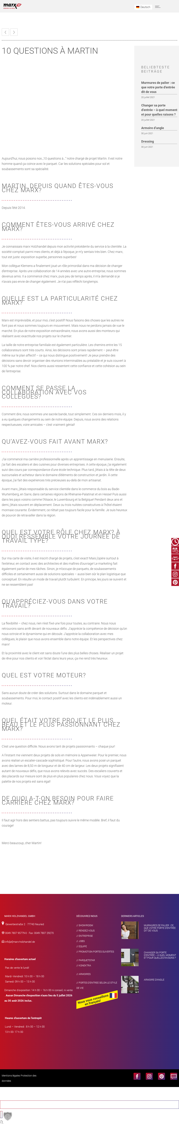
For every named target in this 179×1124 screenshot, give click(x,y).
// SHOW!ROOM (84, 925)
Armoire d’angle (152, 128)
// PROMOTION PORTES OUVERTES (95, 951)
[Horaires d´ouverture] (175, 542)
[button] (7, 1116)
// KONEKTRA (83, 965)
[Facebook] (175, 566)
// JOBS (80, 941)
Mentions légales (11, 1075)
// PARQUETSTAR (85, 960)
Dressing (147, 141)
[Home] (12, 7)
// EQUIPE (81, 946)
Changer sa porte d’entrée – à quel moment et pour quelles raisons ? (159, 109)
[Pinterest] (175, 582)
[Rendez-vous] (175, 550)
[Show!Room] (175, 558)
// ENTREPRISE (84, 935)
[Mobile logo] (20, 1097)
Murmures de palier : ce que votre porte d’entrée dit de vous (158, 87)
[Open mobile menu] (158, 6)
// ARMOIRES (83, 974)
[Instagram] (175, 574)
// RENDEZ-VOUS (85, 930)
